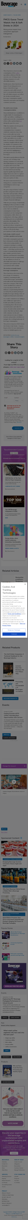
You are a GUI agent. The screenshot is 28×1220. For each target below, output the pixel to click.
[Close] (25, 584)
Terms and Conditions (14, 614)
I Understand (14, 634)
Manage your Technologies (14, 630)
